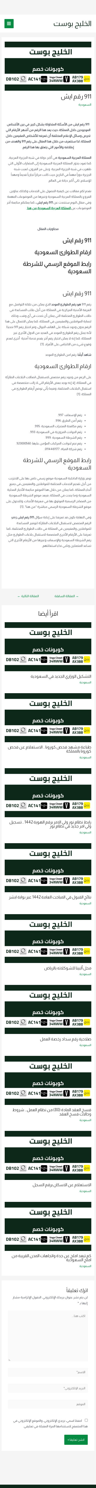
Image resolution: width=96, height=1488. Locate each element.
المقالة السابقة (66, 596)
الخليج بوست (72, 23)
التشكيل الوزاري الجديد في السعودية (61, 676)
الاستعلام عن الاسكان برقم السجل (62, 1184)
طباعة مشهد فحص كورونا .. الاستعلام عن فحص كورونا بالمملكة (49, 749)
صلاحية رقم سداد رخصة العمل (65, 1039)
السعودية (84, 104)
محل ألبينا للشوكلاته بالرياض (67, 968)
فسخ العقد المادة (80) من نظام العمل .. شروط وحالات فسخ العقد (51, 1111)
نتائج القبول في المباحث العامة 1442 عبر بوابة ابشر (50, 897)
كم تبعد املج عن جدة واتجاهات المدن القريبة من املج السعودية (51, 1257)
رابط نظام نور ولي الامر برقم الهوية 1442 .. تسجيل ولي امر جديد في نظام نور (50, 824)
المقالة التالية (28, 596)
